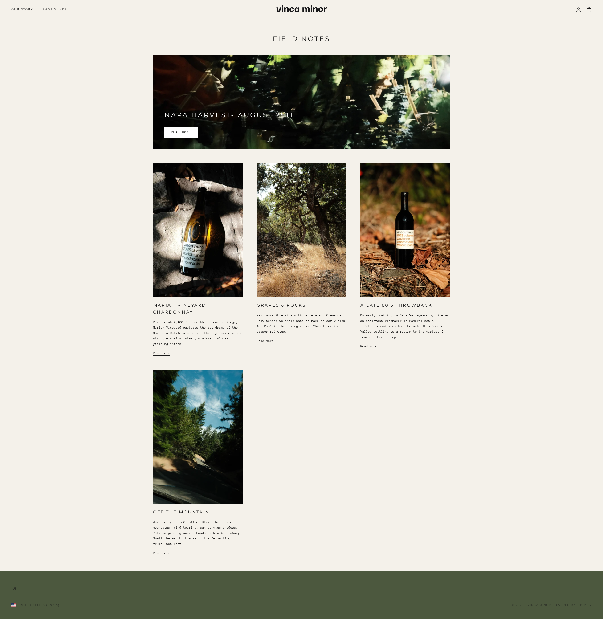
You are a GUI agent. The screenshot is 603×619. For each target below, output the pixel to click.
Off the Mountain (181, 512)
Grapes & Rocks (281, 305)
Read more (181, 132)
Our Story (22, 9)
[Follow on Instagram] (13, 588)
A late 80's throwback (396, 305)
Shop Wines (54, 9)
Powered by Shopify (572, 605)
